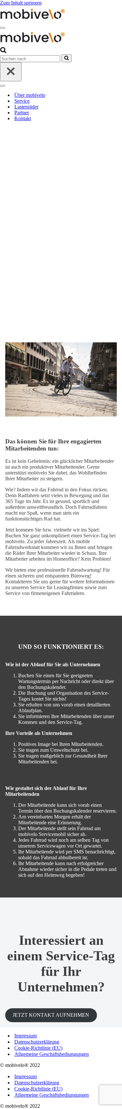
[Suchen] (3, 51)
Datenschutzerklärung (36, 1042)
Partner (21, 112)
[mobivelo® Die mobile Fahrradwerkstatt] (32, 20)
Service (22, 101)
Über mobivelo (29, 95)
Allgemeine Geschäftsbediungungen (51, 1054)
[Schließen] (10, 71)
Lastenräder (26, 106)
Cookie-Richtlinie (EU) (38, 1048)
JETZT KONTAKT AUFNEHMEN (51, 1015)
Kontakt (22, 118)
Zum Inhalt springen (21, 3)
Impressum (25, 1035)
